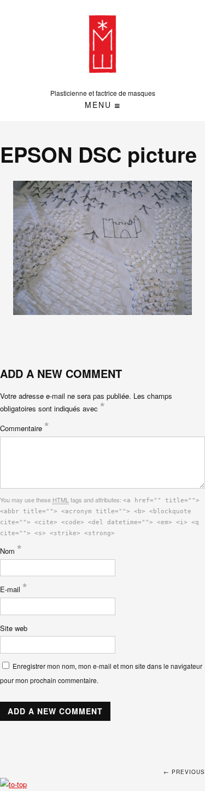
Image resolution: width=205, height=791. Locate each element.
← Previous (184, 772)
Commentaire (24, 428)
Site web (13, 628)
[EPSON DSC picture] (102, 248)
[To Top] (13, 784)
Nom (11, 551)
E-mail (13, 589)
